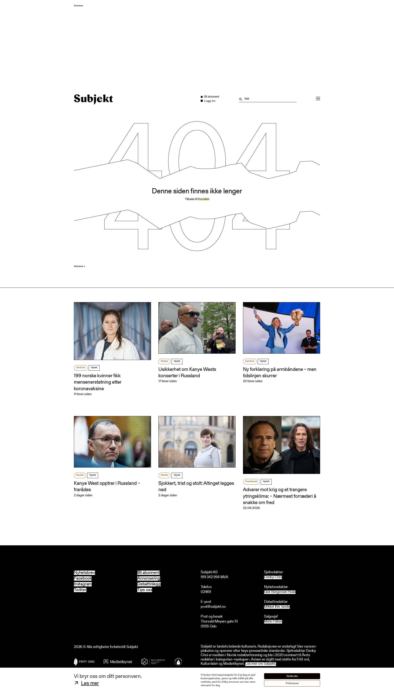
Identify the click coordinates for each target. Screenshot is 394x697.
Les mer (90, 683)
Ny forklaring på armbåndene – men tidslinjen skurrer (279, 372)
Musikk (80, 475)
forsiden (203, 199)
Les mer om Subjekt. (260, 664)
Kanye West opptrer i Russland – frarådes (107, 486)
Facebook (83, 578)
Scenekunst (251, 481)
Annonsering (148, 578)
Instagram (83, 584)
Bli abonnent (148, 573)
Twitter (80, 590)
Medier (164, 361)
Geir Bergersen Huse (280, 592)
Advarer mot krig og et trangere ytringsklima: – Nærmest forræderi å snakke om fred (279, 496)
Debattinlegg (149, 584)
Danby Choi (273, 577)
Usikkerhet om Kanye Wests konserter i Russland (187, 372)
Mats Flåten (273, 622)
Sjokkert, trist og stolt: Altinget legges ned (196, 486)
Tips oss (144, 590)
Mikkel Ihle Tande (277, 607)
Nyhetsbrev (84, 573)
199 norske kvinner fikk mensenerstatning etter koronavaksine (97, 382)
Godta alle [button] (292, 676)
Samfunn (80, 367)
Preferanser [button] (292, 683)
